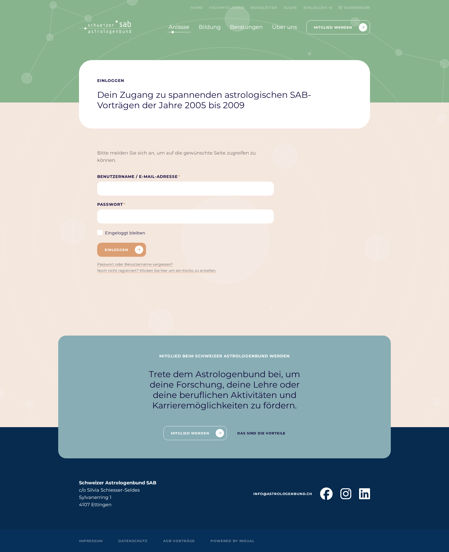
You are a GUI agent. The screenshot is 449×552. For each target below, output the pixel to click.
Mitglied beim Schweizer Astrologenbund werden (224, 356)
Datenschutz (133, 541)
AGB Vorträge (179, 541)
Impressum (91, 541)
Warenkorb (357, 7)
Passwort (112, 205)
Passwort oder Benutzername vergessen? (135, 264)
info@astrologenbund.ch (282, 494)
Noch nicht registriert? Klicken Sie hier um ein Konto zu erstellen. (156, 270)
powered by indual (232, 541)
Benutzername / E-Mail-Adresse (138, 178)
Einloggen (315, 7)
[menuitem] (197, 7)
